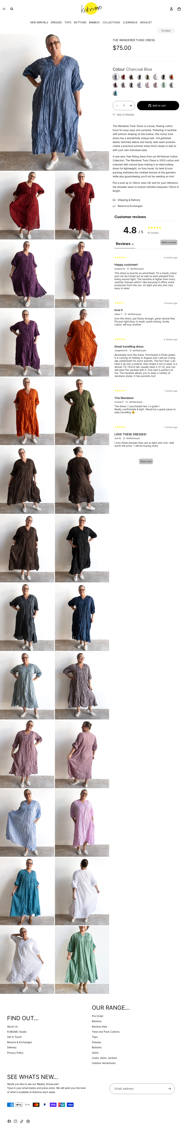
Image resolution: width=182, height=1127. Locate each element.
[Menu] (4, 9)
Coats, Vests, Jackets (104, 1057)
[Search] (12, 9)
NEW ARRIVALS (39, 22)
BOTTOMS (80, 22)
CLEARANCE (130, 22)
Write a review (169, 242)
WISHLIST (146, 22)
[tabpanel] (145, 360)
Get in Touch (14, 1036)
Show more (146, 461)
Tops (95, 1036)
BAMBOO (94, 22)
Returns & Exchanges (19, 1042)
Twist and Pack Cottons (105, 1031)
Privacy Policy (15, 1052)
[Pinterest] (28, 1121)
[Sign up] (169, 1088)
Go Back (166, 30)
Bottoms (96, 1047)
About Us (12, 1026)
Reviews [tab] (125, 244)
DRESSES (56, 22)
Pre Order (97, 1016)
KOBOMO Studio (16, 1031)
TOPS (68, 22)
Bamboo (96, 1021)
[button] (123, 114)
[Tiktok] (22, 1121)
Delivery (12, 1047)
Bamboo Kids (99, 1026)
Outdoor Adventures (104, 1063)
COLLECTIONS (111, 22)
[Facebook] (9, 1121)
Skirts (95, 1052)
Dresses (96, 1042)
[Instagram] (15, 1121)
